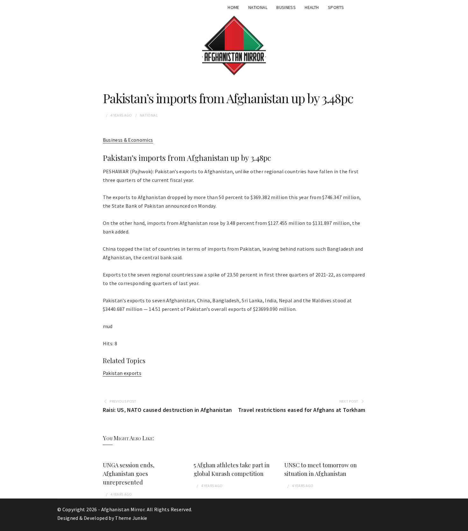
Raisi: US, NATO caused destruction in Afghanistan (167, 409)
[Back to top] (461, 524)
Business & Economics (128, 140)
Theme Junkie (131, 518)
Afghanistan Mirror (123, 509)
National (257, 7)
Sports (336, 7)
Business (286, 7)
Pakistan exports (122, 373)
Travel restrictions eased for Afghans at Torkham (301, 409)
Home (233, 7)
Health (312, 7)
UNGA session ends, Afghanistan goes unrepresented (128, 473)
